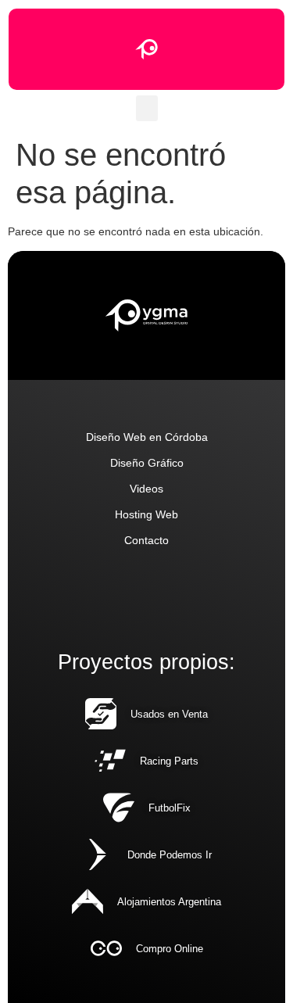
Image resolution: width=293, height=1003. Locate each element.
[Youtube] (181, 596)
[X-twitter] (146, 596)
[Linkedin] (78, 596)
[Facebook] (215, 596)
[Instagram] (112, 596)
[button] (147, 108)
